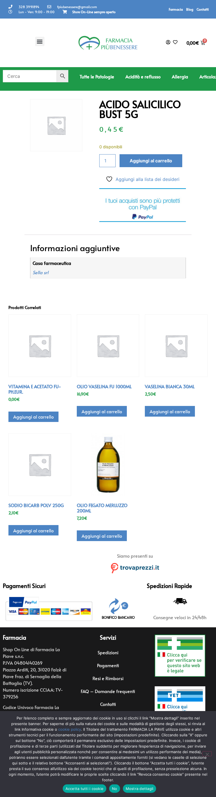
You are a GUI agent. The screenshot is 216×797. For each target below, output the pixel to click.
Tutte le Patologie (97, 76)
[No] (207, 753)
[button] (39, 41)
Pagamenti (108, 665)
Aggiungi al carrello (151, 161)
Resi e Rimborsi (108, 678)
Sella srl (40, 272)
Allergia (180, 76)
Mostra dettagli (140, 788)
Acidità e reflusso (143, 76)
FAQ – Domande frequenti (108, 691)
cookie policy (69, 729)
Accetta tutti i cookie (85, 788)
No (114, 788)
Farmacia (176, 9)
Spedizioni (108, 652)
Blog (189, 9)
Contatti (203, 9)
